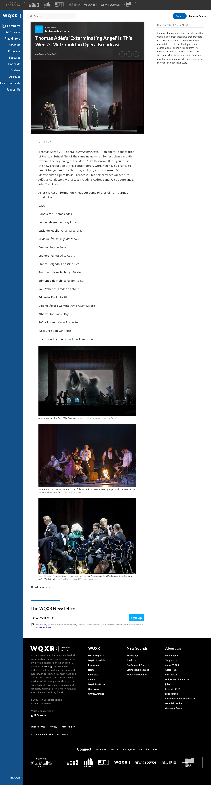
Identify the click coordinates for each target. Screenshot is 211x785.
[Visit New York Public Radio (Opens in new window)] (41, 762)
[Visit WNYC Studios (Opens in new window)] (59, 4)
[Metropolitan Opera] (40, 29)
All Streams (13, 32)
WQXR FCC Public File (42, 734)
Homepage (132, 655)
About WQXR (172, 665)
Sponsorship (171, 693)
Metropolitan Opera (57, 30)
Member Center (197, 16)
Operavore (93, 688)
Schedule (14, 45)
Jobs (167, 684)
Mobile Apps (171, 655)
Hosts (91, 669)
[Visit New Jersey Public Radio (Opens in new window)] (169, 762)
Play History (12, 38)
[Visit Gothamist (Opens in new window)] (47, 5)
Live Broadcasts (10, 83)
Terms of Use (38, 726)
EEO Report (63, 734)
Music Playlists (96, 655)
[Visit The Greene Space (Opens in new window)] (127, 5)
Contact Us (171, 674)
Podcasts (14, 64)
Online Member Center (177, 679)
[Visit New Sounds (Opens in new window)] (110, 5)
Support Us (13, 89)
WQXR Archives (96, 693)
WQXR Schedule (96, 660)
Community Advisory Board (180, 698)
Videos (15, 70)
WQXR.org (46, 666)
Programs (14, 51)
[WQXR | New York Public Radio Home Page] (11, 16)
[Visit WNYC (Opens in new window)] (34, 5)
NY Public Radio (173, 703)
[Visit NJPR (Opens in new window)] (74, 4)
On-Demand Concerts (138, 665)
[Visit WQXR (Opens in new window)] (90, 4)
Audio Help (171, 669)
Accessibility (68, 726)
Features (14, 57)
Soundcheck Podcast (138, 669)
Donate (180, 16)
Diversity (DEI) (172, 688)
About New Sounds (137, 674)
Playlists (131, 660)
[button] (140, 129)
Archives (14, 76)
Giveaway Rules (173, 708)
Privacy (53, 726)
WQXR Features (96, 684)
